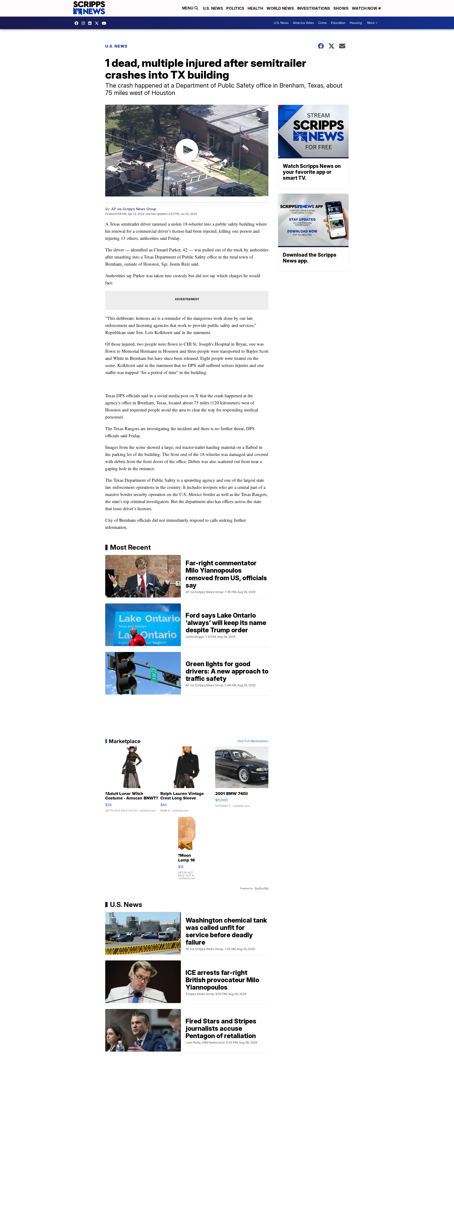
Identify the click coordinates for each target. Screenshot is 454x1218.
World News (280, 8)
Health (255, 8)
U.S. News (213, 8)
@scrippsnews (105, 23)
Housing (356, 22)
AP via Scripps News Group (133, 209)
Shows (341, 8)
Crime (322, 22)
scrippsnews (77, 23)
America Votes (303, 22)
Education (338, 22)
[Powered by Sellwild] (261, 888)
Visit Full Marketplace (252, 741)
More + (372, 22)
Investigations (313, 8)
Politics (235, 8)
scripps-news (91, 23)
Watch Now (365, 8)
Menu (188, 8)
